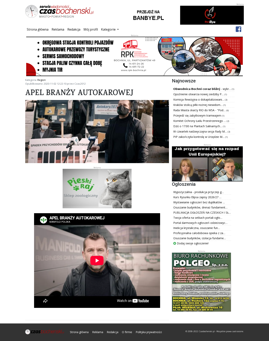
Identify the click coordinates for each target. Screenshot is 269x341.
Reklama (58, 29)
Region (41, 80)
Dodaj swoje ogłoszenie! (192, 243)
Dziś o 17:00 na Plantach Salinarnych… (198, 126)
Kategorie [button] (108, 29)
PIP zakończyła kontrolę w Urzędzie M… (199, 137)
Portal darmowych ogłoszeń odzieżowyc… (200, 223)
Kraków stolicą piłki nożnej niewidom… (198, 105)
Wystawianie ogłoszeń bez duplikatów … (199, 202)
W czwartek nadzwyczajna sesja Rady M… (200, 131)
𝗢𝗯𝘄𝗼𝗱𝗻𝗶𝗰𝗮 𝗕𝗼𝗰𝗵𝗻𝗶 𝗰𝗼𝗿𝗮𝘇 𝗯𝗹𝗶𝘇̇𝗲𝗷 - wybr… (202, 89)
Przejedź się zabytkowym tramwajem (197, 115)
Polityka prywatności (149, 332)
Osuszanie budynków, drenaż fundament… (200, 207)
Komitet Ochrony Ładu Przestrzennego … (200, 121)
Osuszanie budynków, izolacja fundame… (199, 238)
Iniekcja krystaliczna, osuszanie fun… (196, 228)
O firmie (127, 332)
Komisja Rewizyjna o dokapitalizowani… (199, 99)
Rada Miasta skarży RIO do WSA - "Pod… (199, 110)
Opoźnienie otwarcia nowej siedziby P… (198, 94)
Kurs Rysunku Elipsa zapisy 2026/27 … (197, 197)
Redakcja (73, 29)
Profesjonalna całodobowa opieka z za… (199, 233)
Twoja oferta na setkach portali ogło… (197, 218)
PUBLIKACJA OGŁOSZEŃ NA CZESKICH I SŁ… (202, 212)
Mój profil (90, 29)
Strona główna (38, 29)
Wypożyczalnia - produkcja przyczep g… (198, 192)
